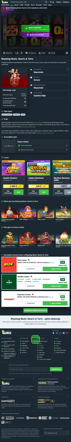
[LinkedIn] (64, 333)
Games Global (10, 10)
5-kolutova (16, 114)
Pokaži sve (36, 281)
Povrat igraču (37, 69)
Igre (12, 5)
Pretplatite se (56, 369)
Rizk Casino (22, 260)
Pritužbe (27, 5)
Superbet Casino (24, 294)
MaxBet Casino (23, 276)
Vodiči (21, 5)
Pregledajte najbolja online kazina (35, 310)
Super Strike (45, 219)
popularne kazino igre (28, 127)
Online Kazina (5, 5)
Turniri (45, 5)
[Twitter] (57, 333)
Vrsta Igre (36, 77)
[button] (51, 53)
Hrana (23, 114)
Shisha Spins (44, 246)
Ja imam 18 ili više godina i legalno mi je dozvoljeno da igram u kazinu (31, 373)
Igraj (18, 192)
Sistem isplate (38, 93)
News (50, 5)
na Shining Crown (35, 297)
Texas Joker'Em (27, 246)
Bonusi (16, 5)
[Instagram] (60, 333)
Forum (33, 5)
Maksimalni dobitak (39, 85)
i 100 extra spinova (36, 262)
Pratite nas (55, 330)
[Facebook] (53, 333)
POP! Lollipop (27, 219)
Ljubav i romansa (7, 114)
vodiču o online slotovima (45, 133)
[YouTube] (67, 333)
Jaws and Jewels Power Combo (8, 246)
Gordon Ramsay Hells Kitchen (7, 220)
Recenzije (39, 5)
